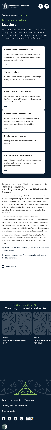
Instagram (21, 418)
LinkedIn (9, 418)
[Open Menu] (46, 6)
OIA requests (8, 411)
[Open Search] (40, 6)
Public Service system (10, 15)
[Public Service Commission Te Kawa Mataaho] (15, 6)
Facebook (3, 418)
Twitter (15, 418)
